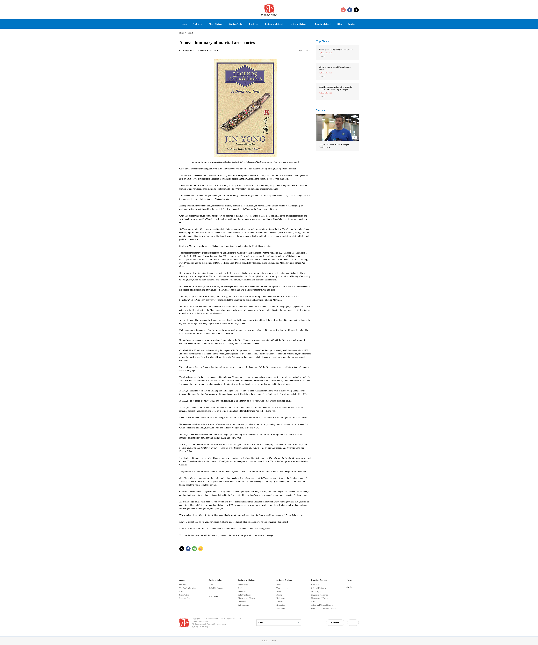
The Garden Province (187, 588)
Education (280, 602)
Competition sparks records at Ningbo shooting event (334, 146)
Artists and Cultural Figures (322, 605)
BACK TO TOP (269, 641)
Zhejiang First (185, 598)
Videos (320, 110)
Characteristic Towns (246, 598)
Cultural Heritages (318, 588)
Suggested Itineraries (319, 595)
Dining (279, 595)
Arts (313, 602)
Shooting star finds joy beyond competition (336, 49)
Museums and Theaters (320, 598)
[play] (337, 115)
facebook (349, 9)
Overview (183, 585)
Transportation (282, 588)
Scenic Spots (316, 591)
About (182, 580)
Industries (242, 591)
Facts (181, 591)
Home (181, 33)
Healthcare (280, 598)
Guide (240, 588)
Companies (242, 602)
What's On (315, 585)
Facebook (335, 622)
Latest (322, 56)
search (343, 9)
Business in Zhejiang (246, 580)
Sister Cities (184, 595)
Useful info (280, 608)
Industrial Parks (244, 595)
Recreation (280, 605)
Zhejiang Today (215, 580)
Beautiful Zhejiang (319, 580)
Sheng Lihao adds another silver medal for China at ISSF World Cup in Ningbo (336, 88)
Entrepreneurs (243, 605)
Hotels (278, 591)
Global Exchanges (215, 588)
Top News (322, 41)
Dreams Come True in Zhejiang (323, 608)
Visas (278, 585)
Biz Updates (243, 585)
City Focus (213, 596)
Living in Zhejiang (284, 580)
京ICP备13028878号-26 (201, 627)
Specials (349, 587)
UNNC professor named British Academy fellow (335, 68)
